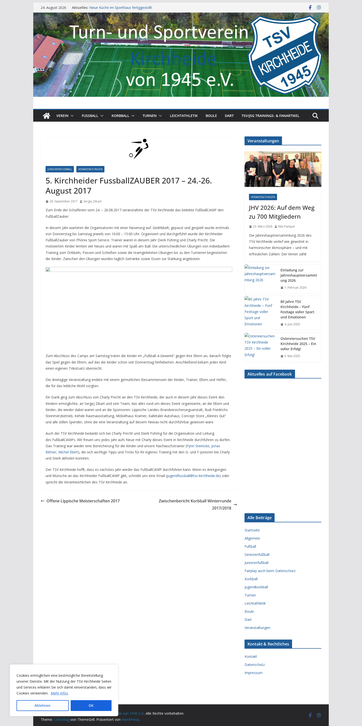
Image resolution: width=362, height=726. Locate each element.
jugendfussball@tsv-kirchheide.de (193, 475)
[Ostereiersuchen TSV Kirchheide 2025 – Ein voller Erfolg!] (261, 347)
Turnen (150, 115)
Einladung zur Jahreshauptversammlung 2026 (298, 275)
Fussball (90, 115)
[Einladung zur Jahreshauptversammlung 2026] (261, 278)
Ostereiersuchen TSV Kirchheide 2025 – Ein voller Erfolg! (298, 343)
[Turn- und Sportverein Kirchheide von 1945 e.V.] (181, 16)
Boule (211, 115)
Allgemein (252, 538)
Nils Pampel (286, 226)
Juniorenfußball (60, 169)
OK (91, 705)
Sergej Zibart (92, 201)
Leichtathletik (184, 115)
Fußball (250, 546)
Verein (62, 115)
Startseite (252, 530)
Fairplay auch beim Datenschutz (270, 570)
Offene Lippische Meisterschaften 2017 (83, 501)
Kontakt (251, 656)
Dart (229, 115)
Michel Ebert (68, 452)
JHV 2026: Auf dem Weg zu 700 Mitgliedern (281, 211)
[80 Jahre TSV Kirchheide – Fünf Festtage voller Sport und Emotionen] (261, 313)
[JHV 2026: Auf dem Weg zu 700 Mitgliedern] (283, 169)
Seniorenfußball (257, 554)
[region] (64, 690)
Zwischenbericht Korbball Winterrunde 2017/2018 (195, 504)
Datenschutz (255, 664)
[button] (71, 115)
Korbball (120, 115)
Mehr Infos (59, 693)
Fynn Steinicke (198, 446)
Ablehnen (42, 705)
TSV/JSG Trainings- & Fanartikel (270, 115)
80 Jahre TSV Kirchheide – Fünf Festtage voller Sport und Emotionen (297, 309)
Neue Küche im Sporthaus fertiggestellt (120, 7)
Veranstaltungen (90, 169)
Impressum (254, 672)
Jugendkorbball (256, 587)
